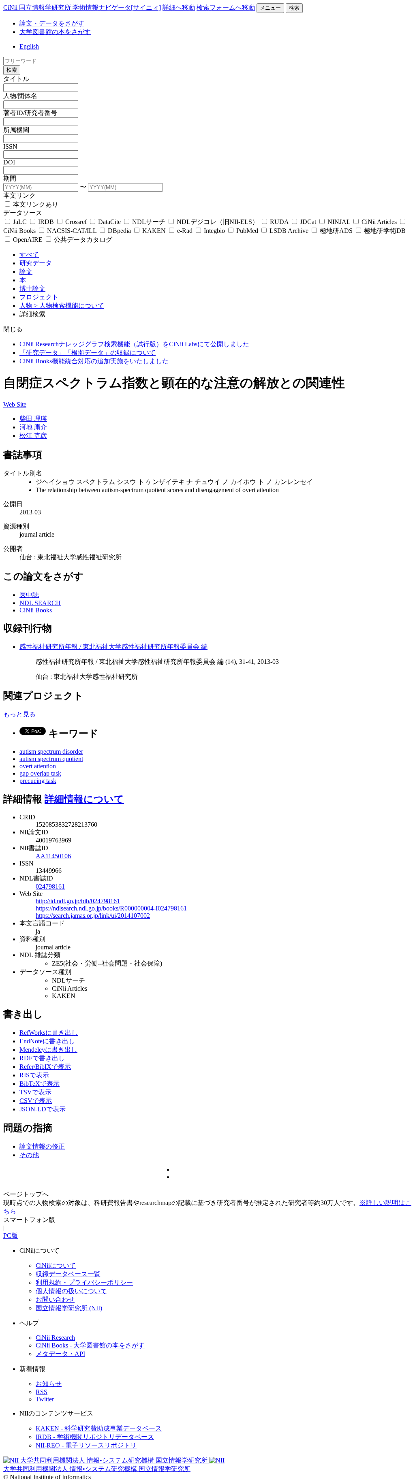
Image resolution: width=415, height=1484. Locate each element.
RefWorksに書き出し (48, 1032)
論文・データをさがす (51, 23)
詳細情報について (84, 799)
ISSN (10, 146)
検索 (294, 8)
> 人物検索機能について (69, 305)
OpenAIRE (27, 239)
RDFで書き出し (42, 1058)
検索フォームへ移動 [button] (226, 7)
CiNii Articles (379, 221)
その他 (29, 1154)
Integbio (214, 230)
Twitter (45, 1399)
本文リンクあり (34, 204)
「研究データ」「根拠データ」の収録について (87, 352)
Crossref (76, 221)
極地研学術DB (384, 230)
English (29, 46)
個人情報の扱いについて (71, 1291)
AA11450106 (53, 856)
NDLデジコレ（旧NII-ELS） (217, 221)
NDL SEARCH (40, 602)
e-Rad (184, 230)
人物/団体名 (20, 95)
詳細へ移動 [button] (179, 7)
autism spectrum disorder (51, 751)
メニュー (270, 8)
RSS (41, 1391)
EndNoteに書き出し (47, 1041)
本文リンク (19, 195)
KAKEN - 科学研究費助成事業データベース (99, 1428)
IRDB (46, 221)
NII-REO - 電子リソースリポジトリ (86, 1445)
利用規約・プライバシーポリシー (84, 1282)
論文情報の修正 (42, 1146)
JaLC (19, 221)
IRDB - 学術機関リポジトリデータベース (95, 1436)
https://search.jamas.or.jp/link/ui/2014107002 (93, 915)
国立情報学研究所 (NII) (69, 1308)
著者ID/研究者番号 (30, 112)
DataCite (109, 221)
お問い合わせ (55, 1299)
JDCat (308, 221)
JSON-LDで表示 (42, 1109)
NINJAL (339, 221)
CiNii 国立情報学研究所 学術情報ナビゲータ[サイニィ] (82, 7)
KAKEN (154, 230)
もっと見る (19, 714)
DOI (9, 162)
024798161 (50, 886)
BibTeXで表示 (39, 1083)
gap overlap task (40, 773)
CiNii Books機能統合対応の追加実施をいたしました (94, 361)
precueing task (37, 780)
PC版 (10, 1235)
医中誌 (29, 594)
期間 (9, 178)
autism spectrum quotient (51, 758)
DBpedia (119, 230)
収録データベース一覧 (68, 1274)
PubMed (247, 230)
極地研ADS (336, 230)
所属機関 (16, 129)
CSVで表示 (35, 1100)
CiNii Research (55, 1337)
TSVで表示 (35, 1092)
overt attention (37, 766)
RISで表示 (34, 1075)
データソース (22, 212)
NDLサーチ (148, 221)
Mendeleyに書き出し (48, 1049)
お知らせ (49, 1383)
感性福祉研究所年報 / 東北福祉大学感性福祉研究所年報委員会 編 (113, 646)
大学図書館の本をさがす (55, 31)
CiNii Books (35, 610)
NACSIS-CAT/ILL (71, 230)
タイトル (16, 78)
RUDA (279, 221)
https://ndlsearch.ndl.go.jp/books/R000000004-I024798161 (111, 908)
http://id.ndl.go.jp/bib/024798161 (78, 901)
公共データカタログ (82, 239)
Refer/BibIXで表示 (45, 1066)
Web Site (14, 404)
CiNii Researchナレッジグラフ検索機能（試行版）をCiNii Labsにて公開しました (134, 344)
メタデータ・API (60, 1353)
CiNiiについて (56, 1265)
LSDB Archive (289, 230)
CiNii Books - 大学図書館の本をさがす (90, 1345)
